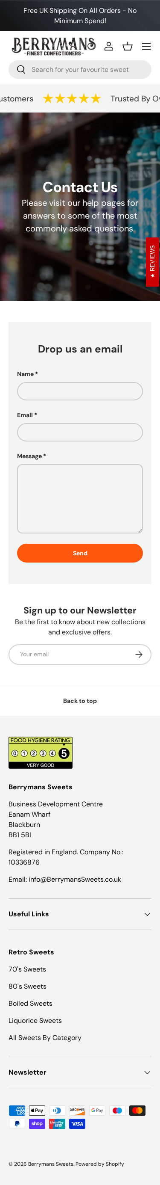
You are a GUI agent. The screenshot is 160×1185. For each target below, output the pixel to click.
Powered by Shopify (100, 1164)
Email (25, 415)
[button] (127, 46)
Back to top (80, 701)
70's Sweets (27, 969)
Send (80, 553)
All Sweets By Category (45, 1037)
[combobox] (80, 69)
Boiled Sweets (30, 1003)
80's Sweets (28, 986)
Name (25, 374)
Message (29, 456)
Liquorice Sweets (35, 1020)
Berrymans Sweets (50, 1164)
